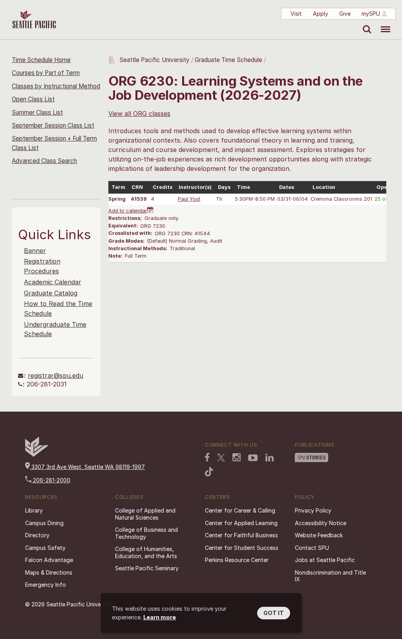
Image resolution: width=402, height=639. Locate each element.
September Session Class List (53, 125)
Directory (37, 535)
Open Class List (33, 99)
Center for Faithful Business (241, 535)
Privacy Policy (313, 510)
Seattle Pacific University (154, 60)
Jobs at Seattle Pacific (325, 560)
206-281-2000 (50, 480)
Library (34, 510)
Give (345, 13)
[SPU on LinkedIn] (269, 457)
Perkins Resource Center (237, 560)
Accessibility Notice (320, 523)
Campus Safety (45, 547)
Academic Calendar (52, 282)
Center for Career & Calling (240, 510)
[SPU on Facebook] (207, 457)
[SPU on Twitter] (221, 457)
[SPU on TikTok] (209, 471)
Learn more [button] (159, 617)
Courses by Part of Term (46, 73)
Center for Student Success (241, 547)
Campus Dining (44, 523)
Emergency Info (45, 584)
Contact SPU (312, 547)
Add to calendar (127, 211)
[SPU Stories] (311, 457)
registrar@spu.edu (55, 375)
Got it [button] (273, 613)
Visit (296, 13)
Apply (320, 13)
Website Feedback (319, 535)
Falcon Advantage (49, 560)
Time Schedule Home (41, 60)
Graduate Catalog (50, 293)
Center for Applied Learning (241, 523)
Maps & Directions (48, 572)
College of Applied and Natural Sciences (145, 514)
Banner (35, 251)
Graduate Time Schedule (229, 60)
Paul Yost (189, 199)
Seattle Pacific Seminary (147, 568)
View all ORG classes (139, 113)
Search (365, 23)
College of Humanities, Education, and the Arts (146, 552)
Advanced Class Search (44, 161)
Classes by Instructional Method (56, 86)
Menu (382, 23)
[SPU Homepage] (37, 454)
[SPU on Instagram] (236, 457)
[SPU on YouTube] (253, 457)
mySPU (371, 13)
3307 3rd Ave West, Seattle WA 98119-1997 (87, 466)
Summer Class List (37, 112)
